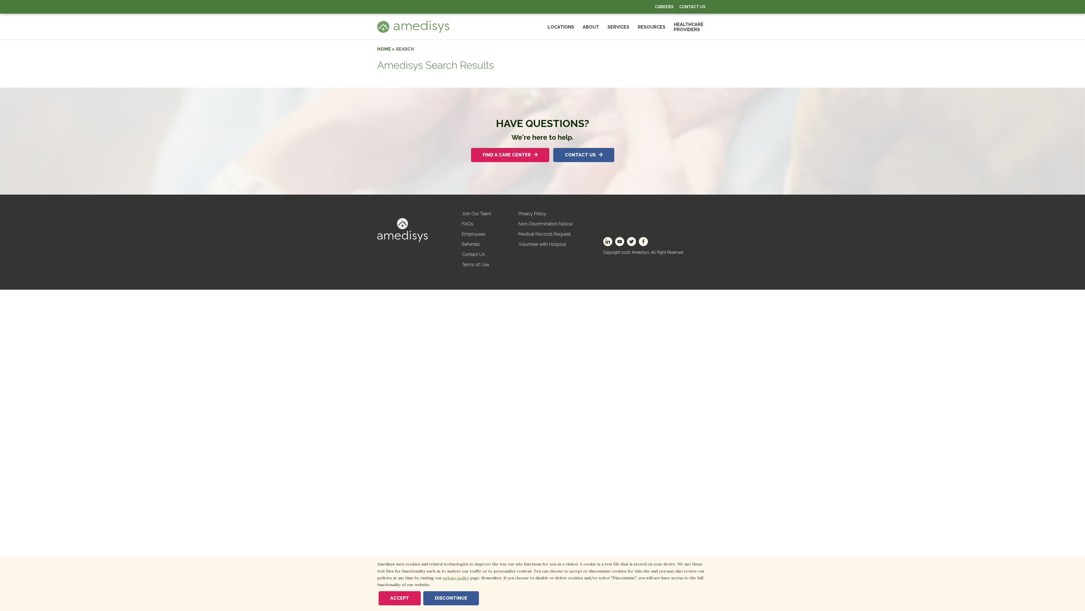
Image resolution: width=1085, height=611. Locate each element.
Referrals (471, 244)
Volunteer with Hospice (542, 244)
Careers (664, 7)
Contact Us (692, 7)
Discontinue (451, 598)
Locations (561, 27)
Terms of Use (475, 264)
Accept (399, 598)
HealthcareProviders (689, 27)
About (591, 27)
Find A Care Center (507, 155)
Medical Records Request (544, 234)
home (384, 49)
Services (618, 27)
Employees (473, 234)
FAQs (467, 224)
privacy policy (456, 577)
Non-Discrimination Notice (545, 224)
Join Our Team (476, 213)
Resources (651, 27)
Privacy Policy (532, 213)
